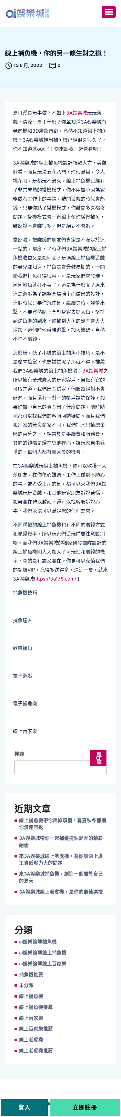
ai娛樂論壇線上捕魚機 (42, 953)
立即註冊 (85, 1107)
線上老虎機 (31, 1040)
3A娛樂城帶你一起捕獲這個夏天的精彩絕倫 (61, 841)
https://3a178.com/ (55, 579)
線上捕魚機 (31, 996)
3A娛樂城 (76, 113)
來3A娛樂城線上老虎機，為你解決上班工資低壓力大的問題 (61, 859)
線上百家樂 (31, 1018)
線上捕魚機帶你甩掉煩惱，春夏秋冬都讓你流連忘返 (62, 824)
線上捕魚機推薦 (36, 1007)
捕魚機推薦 (31, 975)
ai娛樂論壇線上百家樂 (42, 964)
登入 (24, 1107)
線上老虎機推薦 (36, 1051)
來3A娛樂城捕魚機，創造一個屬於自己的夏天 (61, 877)
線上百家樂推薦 (36, 1029)
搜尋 (19, 754)
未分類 (26, 985)
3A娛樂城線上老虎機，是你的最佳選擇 (61, 892)
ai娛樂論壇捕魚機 (38, 942)
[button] (109, 12)
